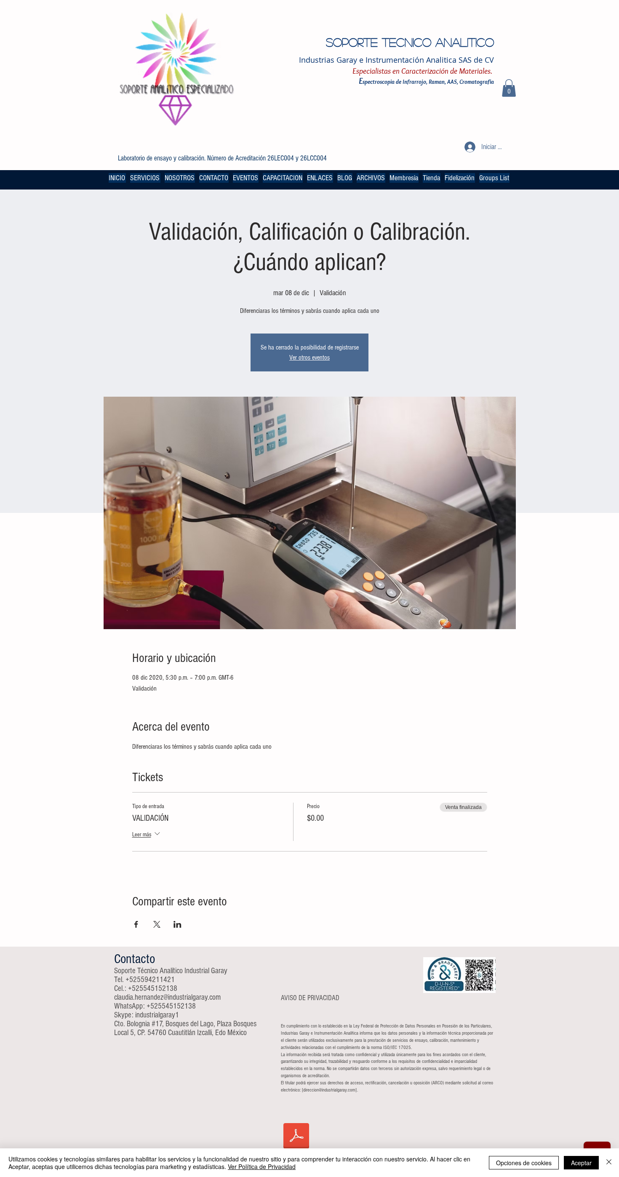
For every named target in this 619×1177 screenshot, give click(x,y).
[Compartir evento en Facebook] (136, 924)
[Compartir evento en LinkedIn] (177, 924)
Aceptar (581, 1162)
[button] (509, 88)
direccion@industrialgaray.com (329, 1090)
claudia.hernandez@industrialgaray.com (167, 997)
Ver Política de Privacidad (262, 1166)
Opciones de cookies (524, 1162)
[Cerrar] (609, 1162)
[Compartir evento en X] (157, 924)
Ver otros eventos (309, 357)
